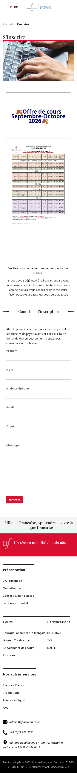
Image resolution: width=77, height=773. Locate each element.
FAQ (5, 707)
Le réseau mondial (15, 603)
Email (10, 407)
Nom (9, 369)
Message (12, 445)
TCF (49, 640)
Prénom (11, 350)
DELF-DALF (54, 633)
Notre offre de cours (17, 640)
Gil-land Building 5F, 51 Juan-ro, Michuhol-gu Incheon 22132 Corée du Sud (33, 745)
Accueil (8, 24)
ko (16, 7)
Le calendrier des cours (18, 648)
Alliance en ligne (14, 700)
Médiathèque (12, 588)
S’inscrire (9, 655)
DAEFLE (52, 648)
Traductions (11, 692)
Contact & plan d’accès (18, 595)
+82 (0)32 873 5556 (21, 732)
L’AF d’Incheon (12, 580)
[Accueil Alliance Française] (38, 7)
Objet (10, 426)
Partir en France (13, 685)
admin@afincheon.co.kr (24, 722)
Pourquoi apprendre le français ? (25, 633)
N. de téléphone (17, 388)
